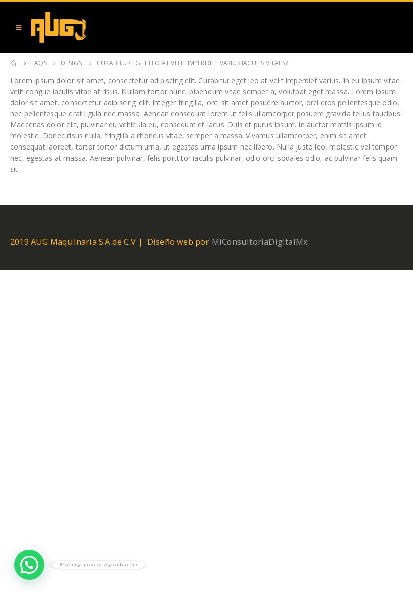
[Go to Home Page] (13, 63)
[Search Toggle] (393, 27)
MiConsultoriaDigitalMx (260, 241)
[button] (29, 565)
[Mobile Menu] (18, 27)
